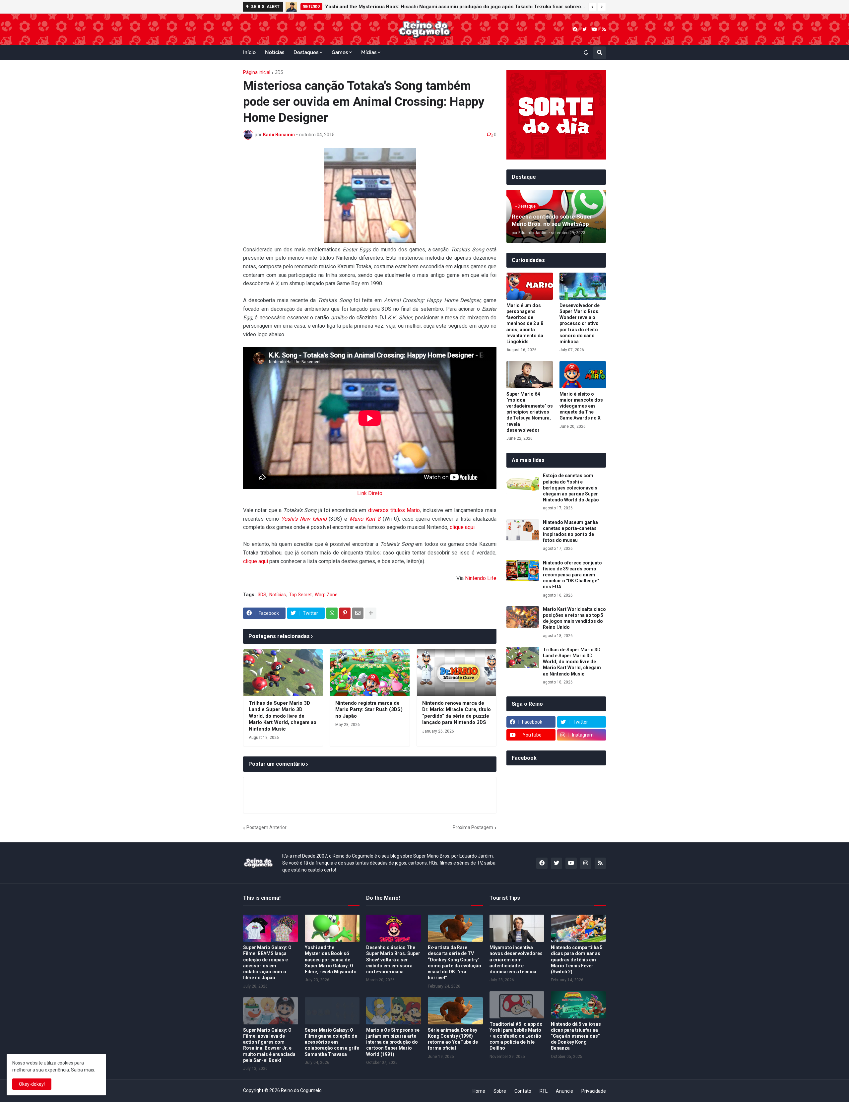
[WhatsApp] (332, 613)
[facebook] (575, 29)
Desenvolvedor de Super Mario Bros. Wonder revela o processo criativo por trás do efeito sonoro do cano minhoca (579, 323)
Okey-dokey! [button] (32, 1084)
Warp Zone (326, 594)
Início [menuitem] (249, 52)
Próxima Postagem (473, 827)
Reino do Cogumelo (301, 1090)
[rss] (604, 29)
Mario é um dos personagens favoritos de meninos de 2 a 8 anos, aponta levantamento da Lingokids (524, 323)
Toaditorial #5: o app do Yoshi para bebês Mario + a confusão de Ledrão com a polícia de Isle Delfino (516, 1036)
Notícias (277, 594)
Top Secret (300, 594)
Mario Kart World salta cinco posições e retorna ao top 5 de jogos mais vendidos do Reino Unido (574, 618)
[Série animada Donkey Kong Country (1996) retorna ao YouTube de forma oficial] (455, 1010)
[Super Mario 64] (529, 374)
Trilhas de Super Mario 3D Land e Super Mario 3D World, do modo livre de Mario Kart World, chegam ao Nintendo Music (282, 716)
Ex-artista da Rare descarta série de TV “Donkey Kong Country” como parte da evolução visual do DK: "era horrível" (454, 962)
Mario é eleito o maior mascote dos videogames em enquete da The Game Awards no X (581, 406)
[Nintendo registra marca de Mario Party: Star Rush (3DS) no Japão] (369, 672)
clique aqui (462, 527)
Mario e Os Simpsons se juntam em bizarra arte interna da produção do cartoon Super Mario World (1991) (393, 1042)
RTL (544, 1091)
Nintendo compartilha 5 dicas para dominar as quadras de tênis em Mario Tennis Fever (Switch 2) (577, 959)
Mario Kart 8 (365, 519)
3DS (279, 72)
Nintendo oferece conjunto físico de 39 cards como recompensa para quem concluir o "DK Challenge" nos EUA (572, 575)
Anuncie (564, 1091)
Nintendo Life (480, 578)
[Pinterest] (345, 613)
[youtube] (594, 29)
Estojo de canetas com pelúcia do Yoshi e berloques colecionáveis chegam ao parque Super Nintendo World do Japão (571, 487)
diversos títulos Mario (394, 510)
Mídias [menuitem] (368, 52)
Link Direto (369, 493)
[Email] (357, 613)
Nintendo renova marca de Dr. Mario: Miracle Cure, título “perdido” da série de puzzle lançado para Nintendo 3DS (456, 713)
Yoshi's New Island (304, 519)
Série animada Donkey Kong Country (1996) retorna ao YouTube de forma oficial (453, 1039)
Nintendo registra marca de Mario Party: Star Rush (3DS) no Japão (369, 709)
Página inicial (256, 72)
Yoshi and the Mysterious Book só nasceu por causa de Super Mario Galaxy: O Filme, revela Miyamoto (331, 959)
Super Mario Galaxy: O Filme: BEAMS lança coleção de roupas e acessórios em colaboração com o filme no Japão (267, 962)
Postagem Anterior (266, 827)
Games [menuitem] (340, 52)
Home (479, 1091)
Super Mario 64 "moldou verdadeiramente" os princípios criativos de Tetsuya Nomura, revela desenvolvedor (529, 412)
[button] (592, 7)
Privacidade (593, 1091)
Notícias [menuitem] (274, 52)
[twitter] (584, 29)
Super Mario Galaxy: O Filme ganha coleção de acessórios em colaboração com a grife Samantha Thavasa (332, 1042)
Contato (522, 1091)
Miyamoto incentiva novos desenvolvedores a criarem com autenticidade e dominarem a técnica (516, 959)
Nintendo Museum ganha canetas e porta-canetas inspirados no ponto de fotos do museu (570, 531)
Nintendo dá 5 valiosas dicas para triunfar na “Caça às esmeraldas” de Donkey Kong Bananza (576, 1036)
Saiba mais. (83, 1069)
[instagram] (585, 863)
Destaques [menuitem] (306, 52)
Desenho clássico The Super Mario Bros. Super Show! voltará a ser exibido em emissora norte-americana (393, 959)
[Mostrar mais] (370, 613)
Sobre (499, 1091)
